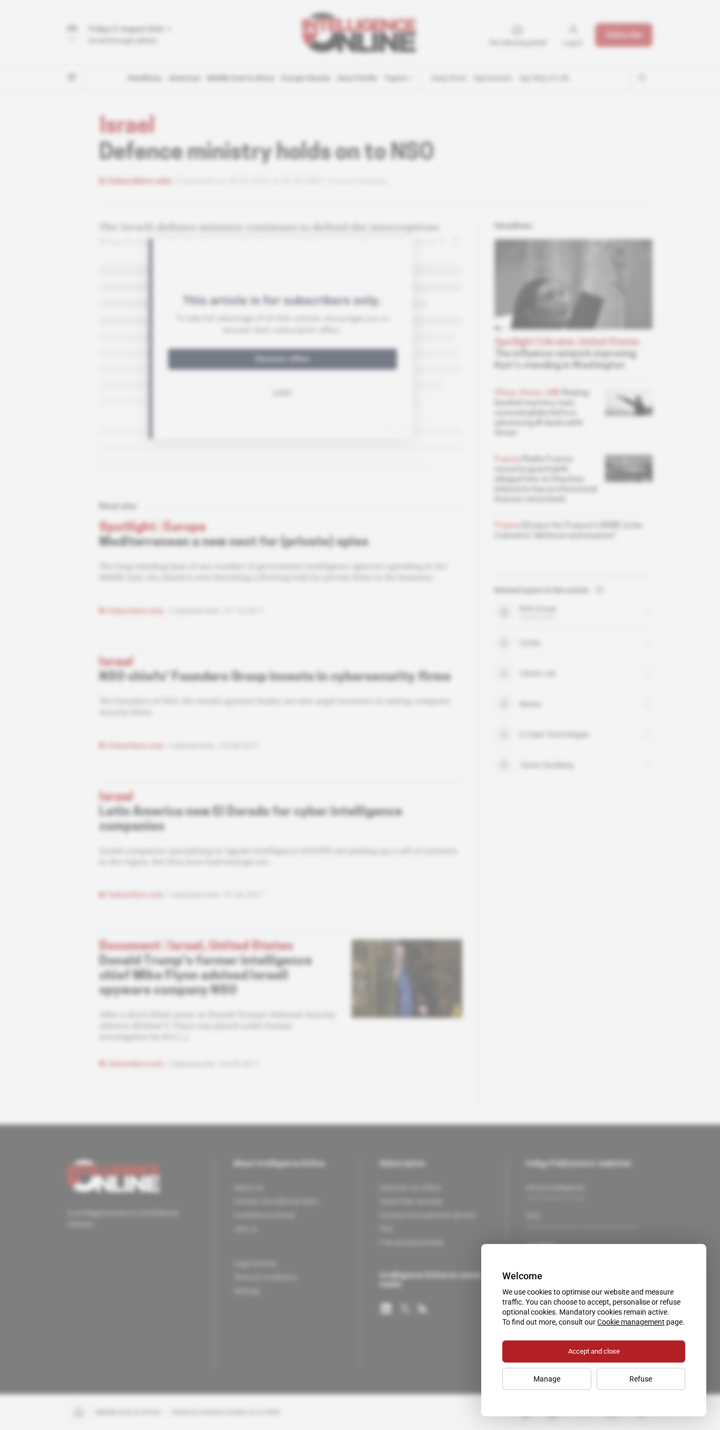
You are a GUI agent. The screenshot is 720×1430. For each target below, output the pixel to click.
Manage (546, 1379)
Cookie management (631, 1322)
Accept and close (594, 1351)
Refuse (640, 1379)
